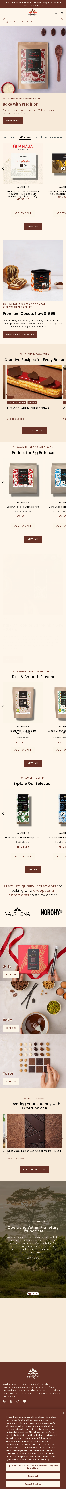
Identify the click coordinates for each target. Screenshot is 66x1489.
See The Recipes (16, 418)
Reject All (33, 1476)
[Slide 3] (36, 1293)
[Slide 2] (33, 1293)
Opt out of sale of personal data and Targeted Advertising (33, 1467)
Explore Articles (34, 1169)
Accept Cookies (33, 1484)
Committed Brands (48, 1348)
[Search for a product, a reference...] (6, 21)
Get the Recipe (34, 430)
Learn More (33, 1257)
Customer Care (49, 1320)
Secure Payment (17, 1320)
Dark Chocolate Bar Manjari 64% (23, 837)
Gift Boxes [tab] (25, 137)
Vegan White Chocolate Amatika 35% (23, 732)
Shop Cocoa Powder (20, 334)
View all (34, 227)
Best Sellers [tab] (10, 137)
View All (34, 540)
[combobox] (33, 21)
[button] (62, 13)
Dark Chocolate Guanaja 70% (23, 507)
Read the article (16, 1158)
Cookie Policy (42, 1459)
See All (35, 870)
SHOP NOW (12, 659)
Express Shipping (17, 1348)
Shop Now (12, 120)
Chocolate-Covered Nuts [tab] (48, 137)
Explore (12, 975)
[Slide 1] (29, 1293)
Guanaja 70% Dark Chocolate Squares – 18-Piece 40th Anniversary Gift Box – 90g (23, 194)
